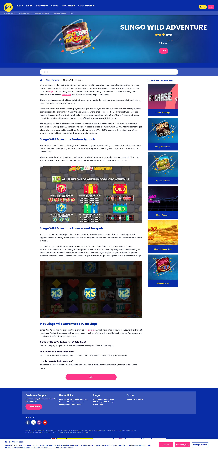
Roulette (130, 399)
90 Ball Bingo (109, 399)
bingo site (92, 330)
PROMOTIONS (68, 6)
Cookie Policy (76, 405)
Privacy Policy (64, 405)
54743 (134, 431)
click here (85, 432)
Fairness (81, 402)
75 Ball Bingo (98, 402)
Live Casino (138, 399)
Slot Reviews (9, 13)
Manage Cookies (200, 445)
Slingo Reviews (42, 13)
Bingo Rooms (98, 399)
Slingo (50, 91)
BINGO (29, 6)
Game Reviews (25, 13)
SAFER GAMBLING (86, 6)
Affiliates (70, 399)
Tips (71, 13)
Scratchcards (59, 13)
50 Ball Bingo (109, 402)
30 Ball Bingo (98, 405)
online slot (66, 94)
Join (211, 7)
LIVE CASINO (42, 6)
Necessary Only (182, 445)
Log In (202, 7)
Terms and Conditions (68, 402)
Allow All (165, 445)
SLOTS (20, 6)
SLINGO (54, 6)
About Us (62, 399)
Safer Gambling (81, 399)
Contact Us (34, 406)
